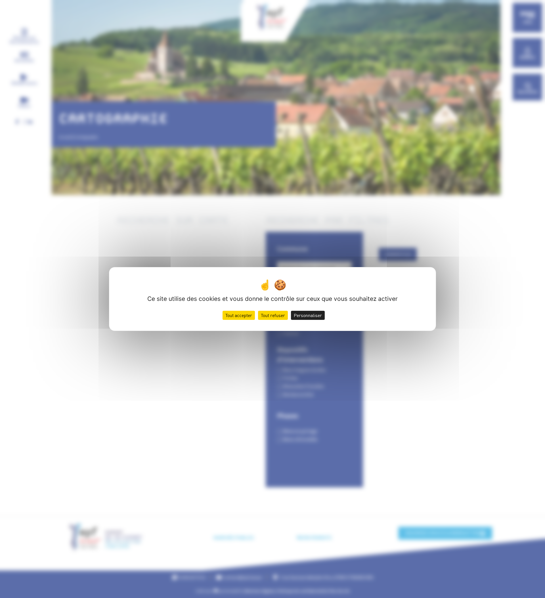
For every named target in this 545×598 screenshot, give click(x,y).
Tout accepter (238, 315)
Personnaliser (308, 315)
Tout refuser (273, 315)
